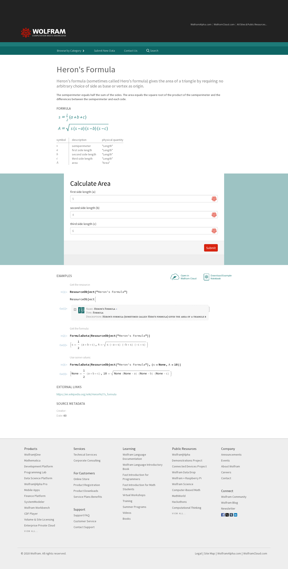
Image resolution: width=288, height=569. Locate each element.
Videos (127, 513)
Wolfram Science (182, 484)
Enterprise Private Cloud (39, 525)
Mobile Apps (32, 490)
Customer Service (85, 521)
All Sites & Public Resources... (252, 24)
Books (127, 519)
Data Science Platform (38, 478)
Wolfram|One (32, 454)
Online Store (81, 479)
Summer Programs (134, 507)
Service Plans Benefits (88, 497)
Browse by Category (69, 50)
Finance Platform (35, 496)
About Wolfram (230, 466)
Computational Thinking (186, 508)
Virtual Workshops (134, 495)
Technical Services (85, 454)
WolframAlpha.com (201, 24)
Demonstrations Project (187, 460)
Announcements (231, 454)
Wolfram (35, 553)
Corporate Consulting (87, 460)
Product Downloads (86, 491)
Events (225, 460)
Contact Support (84, 527)
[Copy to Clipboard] (83, 122)
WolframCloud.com (224, 24)
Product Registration (87, 485)
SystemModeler (34, 502)
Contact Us (130, 50)
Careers (226, 472)
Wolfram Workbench (37, 508)
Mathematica (32, 460)
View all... (31, 531)
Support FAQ (82, 515)
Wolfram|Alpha (181, 454)
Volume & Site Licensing (39, 519)
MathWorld (179, 496)
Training (127, 501)
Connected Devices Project (189, 466)
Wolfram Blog (229, 502)
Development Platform (38, 466)
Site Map (209, 553)
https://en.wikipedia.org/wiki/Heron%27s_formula (86, 394)
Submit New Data (104, 50)
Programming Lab (35, 472)
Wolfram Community (233, 497)
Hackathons (179, 502)
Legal (198, 553)
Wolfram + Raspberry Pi (187, 478)
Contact (226, 478)
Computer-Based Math (186, 490)
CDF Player (31, 513)
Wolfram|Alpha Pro (35, 484)
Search (153, 50)
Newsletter (228, 508)
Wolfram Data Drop (184, 472)
